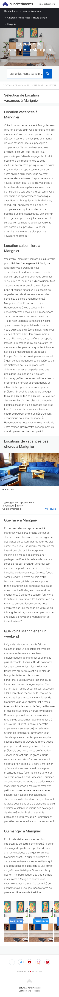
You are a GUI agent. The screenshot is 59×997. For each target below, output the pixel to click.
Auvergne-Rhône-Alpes (18, 17)
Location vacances (31, 11)
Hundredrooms (11, 11)
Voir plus (50, 508)
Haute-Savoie (40, 17)
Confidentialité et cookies (29, 991)
